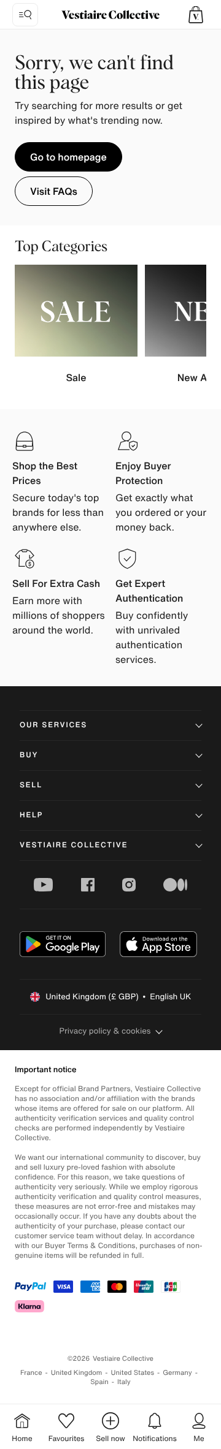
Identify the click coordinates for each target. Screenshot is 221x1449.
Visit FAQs (53, 191)
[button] (195, 14)
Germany (177, 1372)
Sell (31, 785)
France (31, 1372)
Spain (99, 1382)
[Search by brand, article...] (25, 14)
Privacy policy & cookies (105, 1031)
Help (31, 815)
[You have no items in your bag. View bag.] (195, 14)
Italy (124, 1382)
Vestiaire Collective (74, 845)
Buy (29, 755)
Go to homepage (68, 156)
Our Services (53, 725)
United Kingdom (77, 1372)
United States (133, 1372)
